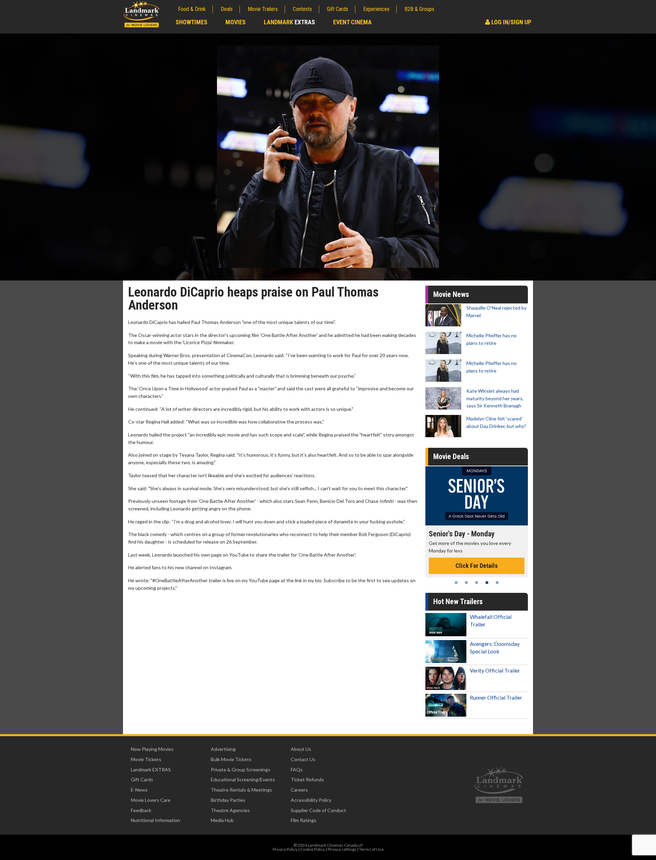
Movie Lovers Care (150, 800)
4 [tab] (486, 582)
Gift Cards (337, 9)
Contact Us (303, 759)
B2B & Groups (419, 9)
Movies (236, 22)
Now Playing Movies (152, 749)
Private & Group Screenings (240, 769)
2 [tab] (466, 582)
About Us (301, 749)
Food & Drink (192, 9)
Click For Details (497, 558)
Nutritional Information (155, 820)
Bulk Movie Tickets (231, 759)
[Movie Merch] (497, 495)
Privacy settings (342, 849)
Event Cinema (352, 22)
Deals (227, 9)
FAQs (297, 769)
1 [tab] (456, 582)
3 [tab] (476, 582)
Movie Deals (451, 456)
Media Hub (222, 820)
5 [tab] (497, 582)
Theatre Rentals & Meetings (241, 790)
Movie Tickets (146, 759)
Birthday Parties (228, 800)
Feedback (141, 810)
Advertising (223, 749)
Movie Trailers (263, 9)
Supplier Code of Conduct (318, 810)
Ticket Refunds (307, 779)
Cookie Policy (312, 849)
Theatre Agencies (230, 810)
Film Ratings (303, 820)
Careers (299, 790)
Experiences (376, 9)
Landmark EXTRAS (151, 769)
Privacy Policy (285, 849)
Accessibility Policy (311, 800)
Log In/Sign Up (510, 22)
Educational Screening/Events (243, 779)
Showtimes (191, 22)
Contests (302, 9)
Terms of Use (371, 849)
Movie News (451, 294)
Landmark (289, 22)
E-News (139, 790)
